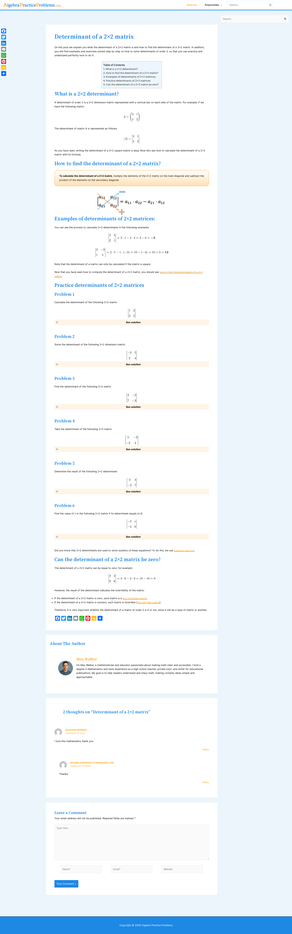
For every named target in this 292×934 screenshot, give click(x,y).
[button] (131, 322)
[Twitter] (4, 37)
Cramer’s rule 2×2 (184, 550)
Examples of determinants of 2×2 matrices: (131, 76)
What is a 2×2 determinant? (122, 68)
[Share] (4, 73)
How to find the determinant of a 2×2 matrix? (132, 72)
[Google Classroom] (4, 67)
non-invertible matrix (135, 598)
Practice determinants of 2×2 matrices (128, 80)
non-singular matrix (148, 602)
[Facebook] (4, 31)
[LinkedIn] (4, 43)
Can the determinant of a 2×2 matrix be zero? (132, 84)
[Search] (270, 5)
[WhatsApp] (4, 55)
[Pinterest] (4, 61)
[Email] (4, 49)
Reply (206, 749)
